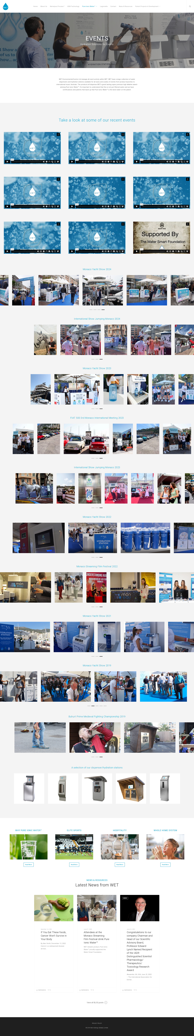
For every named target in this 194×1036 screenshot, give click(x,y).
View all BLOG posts (95, 1002)
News (39, 898)
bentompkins (42, 990)
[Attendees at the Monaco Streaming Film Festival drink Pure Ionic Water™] (96, 944)
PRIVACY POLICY (97, 1023)
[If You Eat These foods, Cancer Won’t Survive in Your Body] (53, 944)
